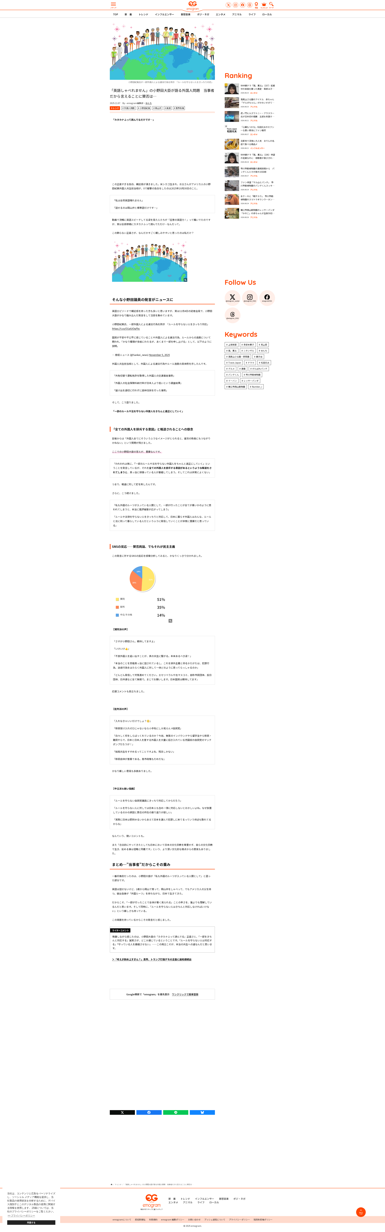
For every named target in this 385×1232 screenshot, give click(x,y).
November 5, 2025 (159, 355)
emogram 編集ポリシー (172, 1219)
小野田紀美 (145, 108)
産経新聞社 (140, 1219)
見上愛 (264, 344)
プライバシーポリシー (239, 1219)
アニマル (237, 14)
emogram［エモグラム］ (192, 6)
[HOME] (111, 1184)
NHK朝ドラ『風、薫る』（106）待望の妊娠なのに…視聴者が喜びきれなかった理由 (258, 158)
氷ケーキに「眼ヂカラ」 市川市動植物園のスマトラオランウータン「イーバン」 (257, 199)
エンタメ (220, 14)
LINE (175, 1112)
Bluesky (202, 1112)
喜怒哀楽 (185, 14)
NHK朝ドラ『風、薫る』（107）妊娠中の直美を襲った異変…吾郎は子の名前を (258, 89)
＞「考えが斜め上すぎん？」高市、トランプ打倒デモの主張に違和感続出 (151, 959)
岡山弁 (158, 108)
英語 (168, 108)
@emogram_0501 (235, 5)
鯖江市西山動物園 (236, 386)
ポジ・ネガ (203, 14)
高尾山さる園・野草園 (238, 356)
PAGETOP (361, 1213)
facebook (149, 1112)
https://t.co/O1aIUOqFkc (126, 328)
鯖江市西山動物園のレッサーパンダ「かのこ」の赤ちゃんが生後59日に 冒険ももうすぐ (259, 213)
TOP (115, 14)
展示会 (259, 356)
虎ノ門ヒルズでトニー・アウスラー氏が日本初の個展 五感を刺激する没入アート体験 (257, 116)
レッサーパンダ (251, 380)
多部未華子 (248, 344)
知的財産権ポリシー (263, 1219)
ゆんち (148, 103)
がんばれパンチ (259, 368)
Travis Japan (234, 362)
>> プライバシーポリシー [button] (21, 1215)
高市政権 (180, 108)
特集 (256, 8)
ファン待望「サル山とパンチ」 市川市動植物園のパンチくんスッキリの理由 (257, 186)
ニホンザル (248, 350)
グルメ (231, 368)
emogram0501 (242, 5)
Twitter (122, 1112)
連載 (243, 368)
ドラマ (251, 362)
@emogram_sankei (228, 5)
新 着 (128, 14)
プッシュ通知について (214, 1219)
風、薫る (232, 350)
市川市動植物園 (253, 374)
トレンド (143, 14)
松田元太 (265, 362)
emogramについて (122, 1219)
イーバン (232, 380)
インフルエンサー (164, 14)
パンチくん (233, 374)
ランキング (264, 8)
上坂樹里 (232, 344)
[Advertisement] (162, 152)
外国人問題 (129, 108)
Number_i (257, 386)
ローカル (267, 14)
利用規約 (153, 1219)
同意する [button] (31, 1222)
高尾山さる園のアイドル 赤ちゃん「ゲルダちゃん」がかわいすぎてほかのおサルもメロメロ (257, 103)
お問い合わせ (194, 1219)
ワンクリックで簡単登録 (185, 994)
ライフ (252, 14)
